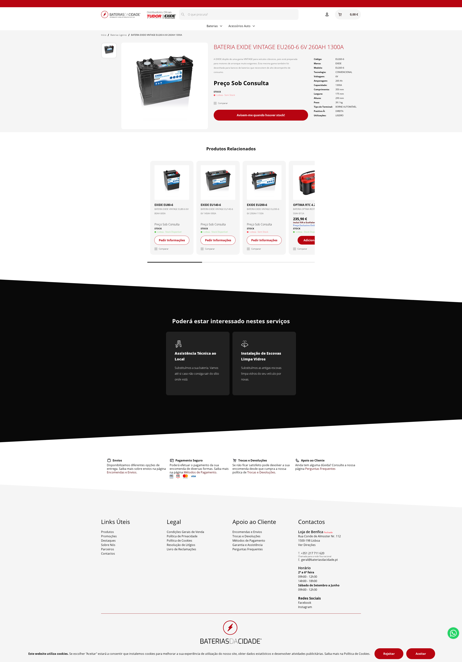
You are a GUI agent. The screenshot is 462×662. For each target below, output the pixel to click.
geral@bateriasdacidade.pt (319, 560)
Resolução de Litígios (181, 545)
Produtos (107, 532)
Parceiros (107, 549)
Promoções (109, 536)
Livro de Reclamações (181, 549)
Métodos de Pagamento (200, 472)
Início (103, 34)
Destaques (108, 541)
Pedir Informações (172, 240)
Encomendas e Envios (121, 472)
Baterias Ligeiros (118, 34)
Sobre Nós (108, 545)
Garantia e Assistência (247, 545)
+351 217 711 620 (312, 553)
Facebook (304, 603)
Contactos (108, 554)
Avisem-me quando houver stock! (261, 115)
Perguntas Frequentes (320, 469)
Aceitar (421, 654)
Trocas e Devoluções (261, 472)
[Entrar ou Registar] (327, 14)
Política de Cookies (179, 541)
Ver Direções (307, 545)
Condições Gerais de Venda (185, 532)
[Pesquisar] (183, 14)
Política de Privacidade (182, 536)
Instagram (30, 4)
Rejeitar (389, 654)
